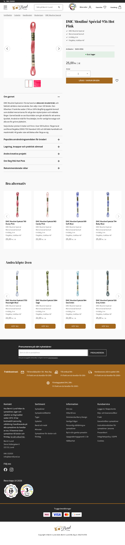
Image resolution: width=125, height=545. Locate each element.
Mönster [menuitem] (38, 429)
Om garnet (9, 96)
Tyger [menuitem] (37, 417)
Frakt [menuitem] (99, 417)
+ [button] (87, 73)
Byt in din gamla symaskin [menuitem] (76, 432)
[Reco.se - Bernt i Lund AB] (72, 7)
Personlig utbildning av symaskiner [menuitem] (75, 427)
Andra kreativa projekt (15, 153)
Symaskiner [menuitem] (40, 409)
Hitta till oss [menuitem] (71, 413)
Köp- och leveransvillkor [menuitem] (107, 413)
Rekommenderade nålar (16, 168)
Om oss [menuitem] (69, 409)
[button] (5, 7)
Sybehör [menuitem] (38, 421)
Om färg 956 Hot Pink (14, 161)
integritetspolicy (53, 358)
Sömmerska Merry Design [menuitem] (76, 417)
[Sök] (59, 7)
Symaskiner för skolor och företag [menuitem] (45, 435)
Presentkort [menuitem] (102, 432)
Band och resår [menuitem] (41, 425)
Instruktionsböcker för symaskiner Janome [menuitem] (106, 427)
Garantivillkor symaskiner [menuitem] (107, 421)
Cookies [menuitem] (100, 441)
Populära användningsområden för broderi (25, 139)
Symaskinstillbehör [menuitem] (43, 413)
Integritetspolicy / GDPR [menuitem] (107, 436)
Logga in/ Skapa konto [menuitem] (106, 409)
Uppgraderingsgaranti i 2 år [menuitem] (77, 436)
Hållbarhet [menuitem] (70, 441)
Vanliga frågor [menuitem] (72, 421)
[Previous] (7, 48)
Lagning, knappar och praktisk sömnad (23, 146)
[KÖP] (89, 80)
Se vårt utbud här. (17, 436)
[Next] (58, 48)
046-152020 (10, 1)
